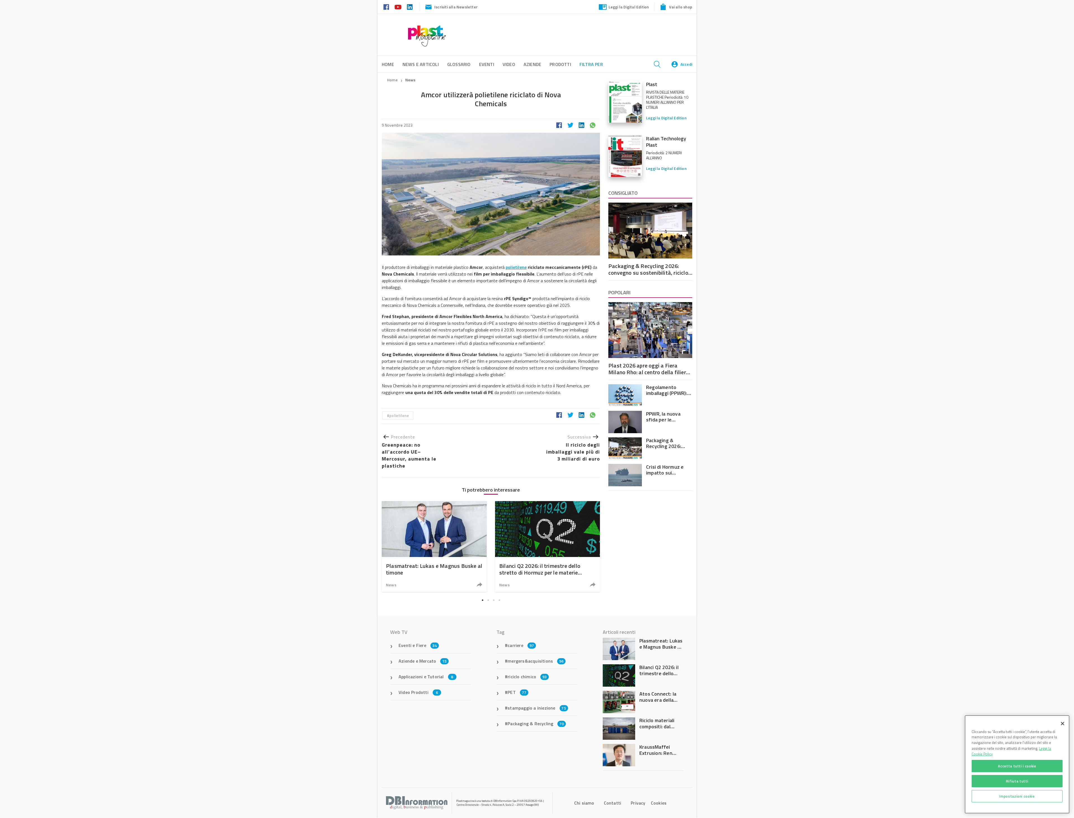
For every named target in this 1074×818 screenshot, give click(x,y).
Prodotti (560, 64)
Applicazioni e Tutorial (426, 676)
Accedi (686, 64)
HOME (388, 64)
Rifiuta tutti (1017, 781)
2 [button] (488, 600)
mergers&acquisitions (536, 661)
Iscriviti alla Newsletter (456, 7)
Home (392, 80)
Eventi (486, 64)
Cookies (658, 803)
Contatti (612, 803)
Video (509, 64)
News (410, 80)
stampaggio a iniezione (537, 708)
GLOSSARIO (459, 64)
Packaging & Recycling (536, 723)
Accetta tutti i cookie (1017, 766)
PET (517, 692)
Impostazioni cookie (1017, 796)
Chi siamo (584, 803)
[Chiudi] (1062, 723)
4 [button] (499, 600)
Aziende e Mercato (423, 661)
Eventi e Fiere (418, 645)
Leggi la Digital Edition (629, 7)
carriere (521, 645)
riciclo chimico (527, 676)
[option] (434, 546)
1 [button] (482, 600)
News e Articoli (420, 64)
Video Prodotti (418, 692)
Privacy (638, 803)
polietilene (516, 267)
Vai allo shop (680, 7)
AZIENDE (532, 64)
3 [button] (493, 600)
